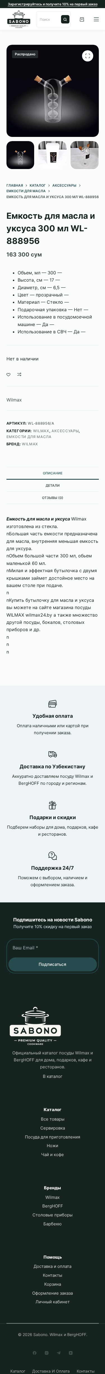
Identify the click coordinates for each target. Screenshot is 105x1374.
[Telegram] (58, 1353)
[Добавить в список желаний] (8, 374)
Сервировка (52, 1128)
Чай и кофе (52, 1154)
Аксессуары (65, 431)
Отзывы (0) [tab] (52, 498)
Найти (65, 19)
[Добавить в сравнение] (19, 374)
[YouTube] (71, 1353)
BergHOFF (52, 1206)
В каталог (52, 1076)
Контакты (52, 1275)
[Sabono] (35, 1026)
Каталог (17, 1371)
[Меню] (96, 19)
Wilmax (14, 400)
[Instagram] (46, 1353)
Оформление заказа (52, 1293)
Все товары (52, 1119)
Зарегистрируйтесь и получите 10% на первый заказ (52, 4)
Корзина (52, 1284)
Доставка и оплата (52, 1266)
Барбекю (52, 1223)
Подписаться (52, 964)
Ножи (52, 1145)
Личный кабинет (53, 1301)
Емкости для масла (29, 436)
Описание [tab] (52, 473)
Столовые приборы (52, 1215)
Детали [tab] (53, 485)
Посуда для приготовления (52, 1137)
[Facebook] (34, 1353)
